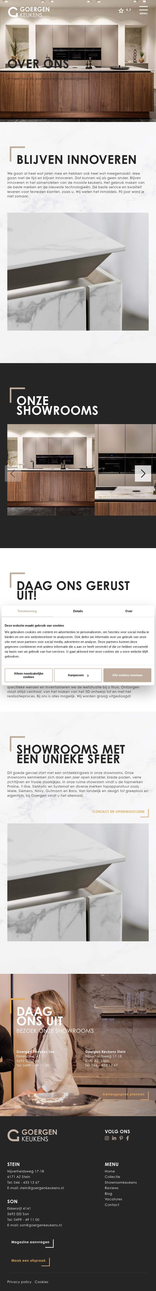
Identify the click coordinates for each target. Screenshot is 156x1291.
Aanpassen (76, 675)
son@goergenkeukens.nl (41, 1225)
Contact (112, 1205)
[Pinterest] (121, 1138)
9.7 (128, 10)
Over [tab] (128, 611)
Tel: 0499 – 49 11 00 (32, 1065)
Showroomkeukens (121, 1182)
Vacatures (113, 1199)
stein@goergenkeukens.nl (42, 1188)
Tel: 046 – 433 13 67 (101, 1065)
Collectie (112, 1177)
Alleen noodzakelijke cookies (28, 675)
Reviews (112, 1188)
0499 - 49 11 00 (26, 1220)
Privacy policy (19, 1282)
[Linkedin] (114, 1138)
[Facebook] (127, 1138)
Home (110, 1171)
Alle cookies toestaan (127, 675)
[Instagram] (107, 1138)
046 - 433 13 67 (26, 1182)
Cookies (41, 1282)
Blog (108, 1194)
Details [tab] (78, 611)
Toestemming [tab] (27, 611)
